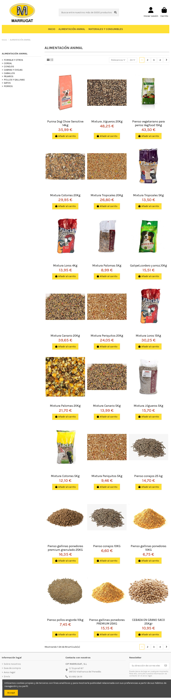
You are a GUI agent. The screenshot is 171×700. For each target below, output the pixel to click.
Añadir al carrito (67, 136)
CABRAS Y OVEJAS (13, 69)
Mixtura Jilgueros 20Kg (107, 121)
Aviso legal (9, 672)
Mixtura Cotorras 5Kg (65, 476)
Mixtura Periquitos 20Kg (107, 335)
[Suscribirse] (165, 666)
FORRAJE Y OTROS (13, 60)
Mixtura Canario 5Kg (107, 406)
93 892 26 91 (75, 676)
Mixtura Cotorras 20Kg (65, 195)
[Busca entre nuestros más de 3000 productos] (115, 12)
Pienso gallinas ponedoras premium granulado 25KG (65, 548)
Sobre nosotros (12, 664)
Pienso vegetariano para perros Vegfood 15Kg (148, 123)
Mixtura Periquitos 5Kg (107, 476)
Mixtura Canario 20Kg (65, 335)
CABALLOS (9, 73)
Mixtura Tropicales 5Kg (148, 195)
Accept (11, 692)
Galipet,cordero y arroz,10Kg (148, 265)
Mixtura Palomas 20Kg (65, 406)
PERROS (8, 86)
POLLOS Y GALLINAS (14, 79)
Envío (7, 676)
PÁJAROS (8, 76)
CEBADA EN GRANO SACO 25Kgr (148, 621)
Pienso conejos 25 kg (148, 476)
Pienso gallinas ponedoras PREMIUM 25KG (107, 621)
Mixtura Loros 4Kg (65, 265)
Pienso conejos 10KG (107, 546)
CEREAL (8, 63)
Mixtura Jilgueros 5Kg (148, 406)
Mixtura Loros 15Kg (148, 335)
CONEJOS (9, 66)
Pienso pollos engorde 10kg (65, 620)
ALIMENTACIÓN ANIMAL (15, 53)
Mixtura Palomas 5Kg (106, 265)
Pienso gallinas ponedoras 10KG (148, 548)
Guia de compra (12, 668)
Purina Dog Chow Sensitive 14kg (65, 123)
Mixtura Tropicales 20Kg (107, 195)
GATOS (7, 82)
